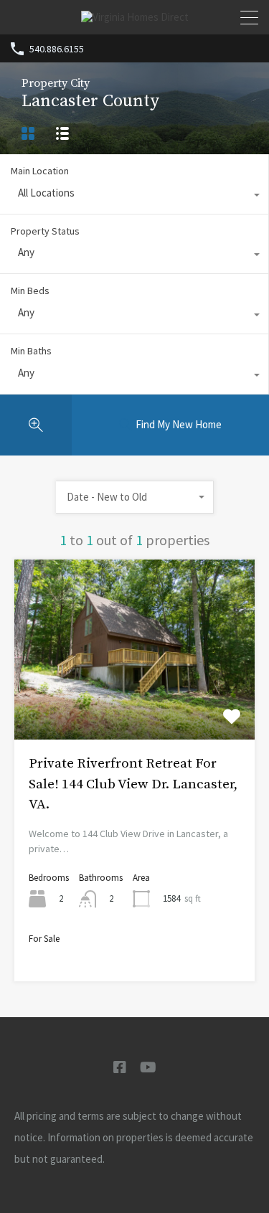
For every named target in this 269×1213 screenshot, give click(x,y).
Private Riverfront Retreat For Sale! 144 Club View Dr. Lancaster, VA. (133, 784)
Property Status (45, 231)
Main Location (40, 170)
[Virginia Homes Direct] (135, 17)
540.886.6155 (56, 49)
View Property (134, 703)
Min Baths (31, 350)
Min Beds (30, 290)
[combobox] (134, 196)
